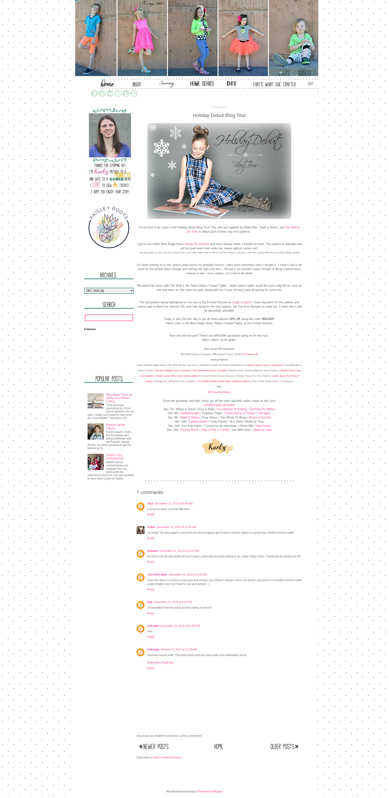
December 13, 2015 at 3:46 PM (173, 602)
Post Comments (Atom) (167, 757)
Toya (150, 503)
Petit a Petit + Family (215, 430)
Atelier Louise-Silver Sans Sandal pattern (177, 376)
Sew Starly (263, 425)
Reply (150, 514)
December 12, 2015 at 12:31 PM (179, 551)
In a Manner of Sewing (232, 409)
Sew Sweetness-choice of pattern (209, 370)
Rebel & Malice (190, 417)
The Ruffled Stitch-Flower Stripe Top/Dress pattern (224, 381)
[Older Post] (284, 751)
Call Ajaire (264, 413)
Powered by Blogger (210, 791)
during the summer (197, 244)
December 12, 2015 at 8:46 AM (173, 503)
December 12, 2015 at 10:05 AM (176, 527)
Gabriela (152, 551)
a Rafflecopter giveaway (219, 405)
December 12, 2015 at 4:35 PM (188, 574)
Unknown (153, 625)
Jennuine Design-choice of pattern (172, 370)
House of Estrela (260, 417)
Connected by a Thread (239, 413)
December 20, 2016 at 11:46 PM (180, 625)
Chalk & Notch (241, 302)
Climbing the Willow (262, 409)
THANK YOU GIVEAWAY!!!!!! (115, 457)
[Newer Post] (154, 751)
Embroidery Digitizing (160, 662)
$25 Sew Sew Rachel (219, 392)
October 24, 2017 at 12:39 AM (179, 649)
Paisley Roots (189, 430)
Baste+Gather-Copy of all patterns (265, 365)
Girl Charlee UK (250, 354)
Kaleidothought (189, 413)
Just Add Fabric (157, 574)
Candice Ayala (197, 421)
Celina (151, 527)
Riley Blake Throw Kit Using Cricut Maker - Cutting (119, 398)
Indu (150, 602)
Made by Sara (262, 430)
